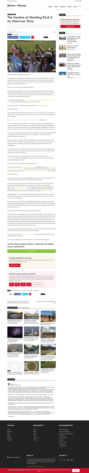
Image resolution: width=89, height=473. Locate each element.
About (34, 429)
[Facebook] (74, 1)
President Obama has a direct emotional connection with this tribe (24, 120)
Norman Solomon (70, 49)
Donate (69, 6)
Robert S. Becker (70, 77)
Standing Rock (36, 290)
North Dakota (29, 290)
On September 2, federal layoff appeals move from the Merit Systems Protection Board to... (74, 39)
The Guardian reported (46, 190)
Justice (14, 14)
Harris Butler (69, 43)
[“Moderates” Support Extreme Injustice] (62, 47)
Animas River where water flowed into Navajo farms (35, 170)
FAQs (34, 435)
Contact (35, 440)
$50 (23, 284)
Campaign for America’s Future (66, 433)
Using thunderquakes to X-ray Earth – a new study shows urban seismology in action (14, 340)
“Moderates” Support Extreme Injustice (73, 46)
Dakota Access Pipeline (16, 290)
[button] (80, 6)
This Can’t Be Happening (64, 431)
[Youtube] (81, 1)
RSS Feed (9, 440)
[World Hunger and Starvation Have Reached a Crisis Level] (48, 316)
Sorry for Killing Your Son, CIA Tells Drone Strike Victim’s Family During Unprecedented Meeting (18, 302)
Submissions (36, 437)
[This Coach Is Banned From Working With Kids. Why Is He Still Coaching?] (15, 366)
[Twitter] (78, 1)
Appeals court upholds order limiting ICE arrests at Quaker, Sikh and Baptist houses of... (74, 66)
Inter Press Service (63, 442)
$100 (29, 284)
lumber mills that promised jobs (28, 167)
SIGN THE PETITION (31, 251)
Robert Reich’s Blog (63, 429)
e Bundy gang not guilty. (42, 105)
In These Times (62, 446)
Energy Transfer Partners (21, 188)
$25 (17, 284)
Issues (50, 6)
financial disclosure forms (20, 187)
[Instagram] (76, 1)
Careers (35, 433)
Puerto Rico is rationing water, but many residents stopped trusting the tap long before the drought (48, 358)
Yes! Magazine (15, 34)
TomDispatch (62, 435)
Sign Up (75, 6)
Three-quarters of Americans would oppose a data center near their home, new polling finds (14, 322)
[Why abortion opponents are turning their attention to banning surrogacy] (31, 366)
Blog (8, 435)
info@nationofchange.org (38, 466)
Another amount (38, 284)
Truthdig (61, 440)
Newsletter (9, 431)
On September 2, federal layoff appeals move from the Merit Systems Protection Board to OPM (31, 322)
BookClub (9, 437)
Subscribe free (15, 265)
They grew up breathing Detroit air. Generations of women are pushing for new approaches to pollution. (48, 340)
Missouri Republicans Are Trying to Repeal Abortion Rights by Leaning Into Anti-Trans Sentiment (31, 339)
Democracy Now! (63, 437)
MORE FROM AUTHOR (23, 307)
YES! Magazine (62, 444)
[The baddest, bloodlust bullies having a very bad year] (62, 73)
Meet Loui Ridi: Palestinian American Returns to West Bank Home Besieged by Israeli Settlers (14, 355)
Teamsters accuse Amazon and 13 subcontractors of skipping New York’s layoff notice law (31, 356)
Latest (56, 6)
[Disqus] (31, 399)
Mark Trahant (11, 32)
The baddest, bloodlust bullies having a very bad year (73, 74)
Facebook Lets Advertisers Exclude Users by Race (45, 302)
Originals (62, 6)
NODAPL (23, 290)
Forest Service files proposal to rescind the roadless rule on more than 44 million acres (48, 371)
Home (8, 429)
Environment (10, 14)
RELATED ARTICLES (12, 307)
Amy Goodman (70, 60)
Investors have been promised (27, 234)
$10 (12, 284)
